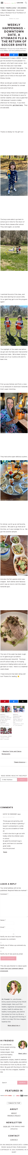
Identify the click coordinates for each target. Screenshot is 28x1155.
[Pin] (4, 55)
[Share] (14, 55)
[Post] (23, 55)
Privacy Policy (14, 1115)
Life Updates (22, 8)
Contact (14, 1140)
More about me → (14, 1025)
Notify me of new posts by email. (11, 954)
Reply (5, 852)
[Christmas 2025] (6, 731)
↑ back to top (14, 1103)
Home (2, 8)
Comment (4, 894)
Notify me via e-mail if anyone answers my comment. (10, 938)
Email (2, 927)
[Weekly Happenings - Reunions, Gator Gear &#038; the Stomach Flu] (18, 709)
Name (3, 920)
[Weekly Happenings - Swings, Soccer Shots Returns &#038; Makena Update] (6, 709)
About (14, 1113)
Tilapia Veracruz (19, 762)
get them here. (18, 105)
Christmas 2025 (6, 736)
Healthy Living (11, 8)
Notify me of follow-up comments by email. (13, 946)
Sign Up (6, 1126)
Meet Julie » (22, 1053)
